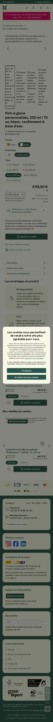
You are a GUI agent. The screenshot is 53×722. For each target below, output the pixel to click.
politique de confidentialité (34, 358)
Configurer (26, 371)
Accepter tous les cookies (26, 377)
